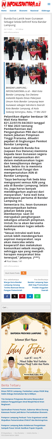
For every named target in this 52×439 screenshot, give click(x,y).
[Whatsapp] (37, 296)
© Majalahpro (6, 433)
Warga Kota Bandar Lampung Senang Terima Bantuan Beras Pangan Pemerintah (14, 284)
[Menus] (49, 4)
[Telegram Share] (30, 296)
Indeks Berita (32, 433)
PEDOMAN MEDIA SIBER (10, 435)
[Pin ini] (22, 296)
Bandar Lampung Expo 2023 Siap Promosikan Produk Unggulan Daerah (38, 284)
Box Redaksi (19, 433)
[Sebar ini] (7, 296)
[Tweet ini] (14, 296)
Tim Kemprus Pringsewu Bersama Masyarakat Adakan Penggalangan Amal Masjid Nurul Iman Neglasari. (22, 402)
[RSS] (23, 273)
